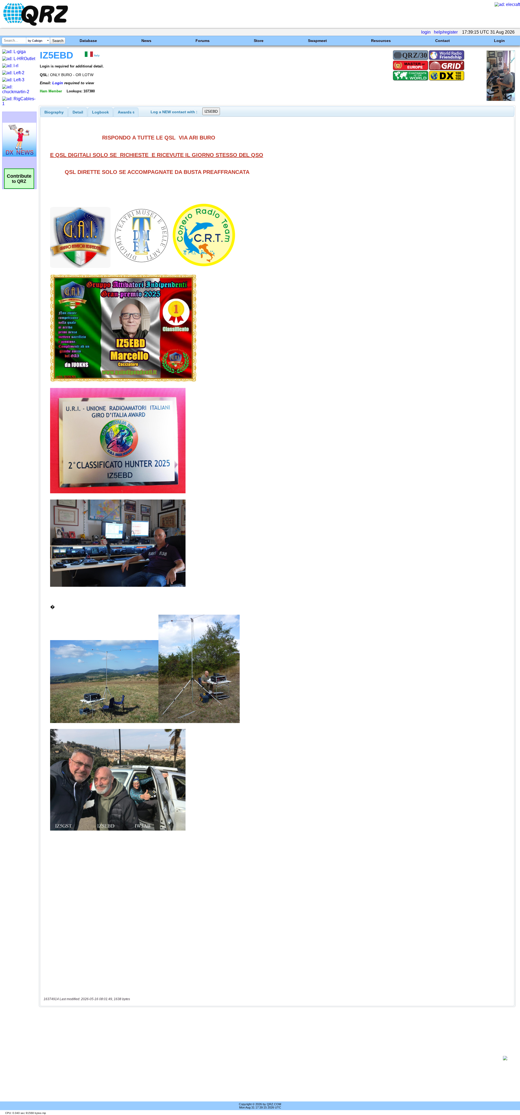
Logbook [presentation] (100, 112)
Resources (381, 40)
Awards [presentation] (126, 112)
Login (499, 40)
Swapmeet (317, 40)
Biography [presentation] (54, 112)
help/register (446, 32)
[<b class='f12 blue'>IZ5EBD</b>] (500, 99)
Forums (203, 40)
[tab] (54, 112)
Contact (442, 40)
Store (259, 40)
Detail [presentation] (78, 112)
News (146, 40)
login (426, 32)
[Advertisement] (270, 1058)
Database (88, 40)
